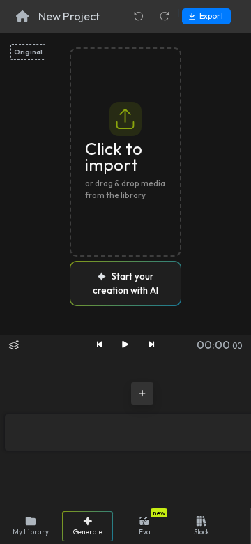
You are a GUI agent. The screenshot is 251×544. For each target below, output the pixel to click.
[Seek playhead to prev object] (99, 345)
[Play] (125, 345)
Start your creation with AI (125, 283)
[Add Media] (142, 393)
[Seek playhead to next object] (152, 345)
